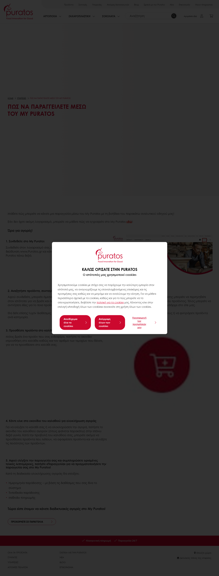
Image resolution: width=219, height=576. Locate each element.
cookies (119, 302)
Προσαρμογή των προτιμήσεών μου (139, 322)
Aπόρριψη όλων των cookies (104, 322)
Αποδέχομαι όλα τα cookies (70, 322)
